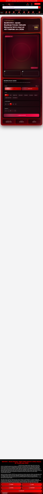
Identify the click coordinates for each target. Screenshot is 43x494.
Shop (3, 4)
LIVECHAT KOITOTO (22, 115)
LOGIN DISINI (30, 88)
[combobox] (20, 7)
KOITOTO (20, 465)
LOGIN (32, 484)
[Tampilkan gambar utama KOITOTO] (12, 73)
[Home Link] (10, 4)
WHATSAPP (32, 487)
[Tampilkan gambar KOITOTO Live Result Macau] (30, 73)
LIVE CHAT (22, 490)
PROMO (11, 484)
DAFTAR (11, 487)
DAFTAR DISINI (13, 88)
